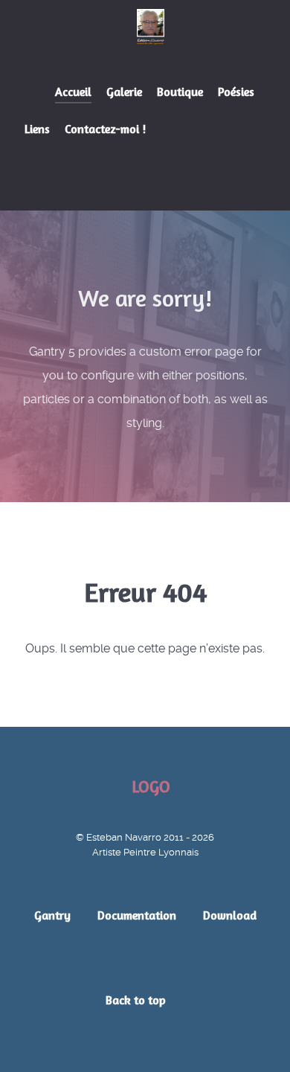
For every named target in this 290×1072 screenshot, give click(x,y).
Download (230, 915)
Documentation (136, 915)
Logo (151, 786)
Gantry (52, 915)
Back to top (137, 999)
